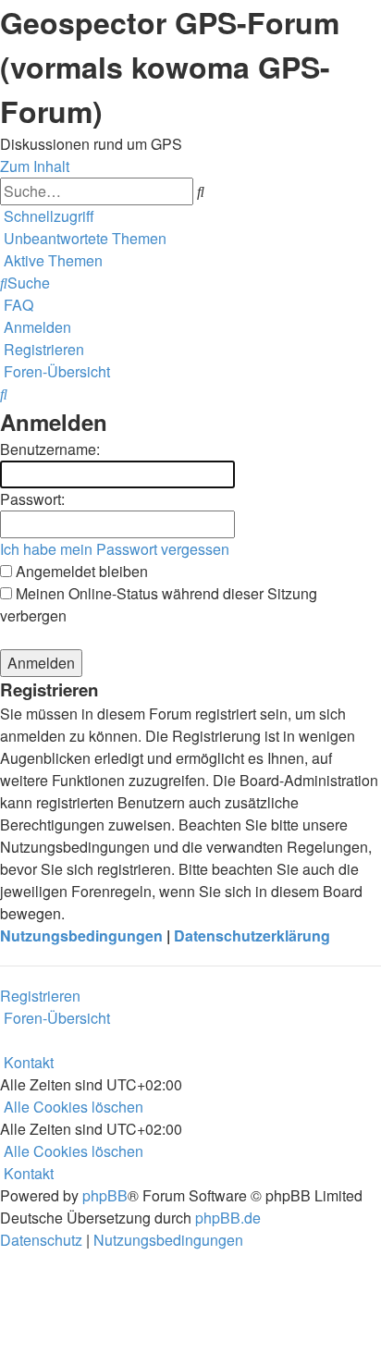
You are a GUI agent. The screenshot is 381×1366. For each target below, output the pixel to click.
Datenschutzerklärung (252, 935)
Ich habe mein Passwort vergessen (114, 549)
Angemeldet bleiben (80, 571)
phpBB (105, 1195)
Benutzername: (50, 449)
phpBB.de (228, 1217)
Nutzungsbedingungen (81, 935)
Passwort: (32, 499)
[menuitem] (83, 238)
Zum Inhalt (34, 166)
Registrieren (40, 995)
